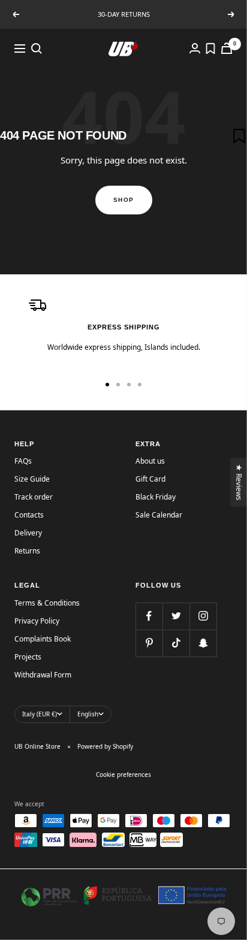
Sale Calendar (158, 515)
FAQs (23, 461)
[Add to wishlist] (239, 136)
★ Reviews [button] (239, 482)
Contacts (29, 515)
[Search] (36, 48)
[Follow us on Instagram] (202, 616)
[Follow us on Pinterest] (148, 643)
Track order (33, 497)
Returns (27, 551)
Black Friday (155, 497)
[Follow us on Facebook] (148, 616)
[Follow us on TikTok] (175, 643)
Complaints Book (42, 639)
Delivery (28, 533)
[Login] (194, 48)
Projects (27, 657)
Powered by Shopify (105, 746)
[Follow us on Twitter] (175, 616)
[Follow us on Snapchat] (202, 643)
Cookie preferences (123, 774)
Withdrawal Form (42, 675)
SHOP (123, 199)
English (87, 714)
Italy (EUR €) (39, 714)
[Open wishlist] (210, 48)
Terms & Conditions (47, 603)
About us (150, 461)
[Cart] (227, 48)
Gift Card (150, 479)
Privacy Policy (36, 621)
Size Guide (32, 479)
